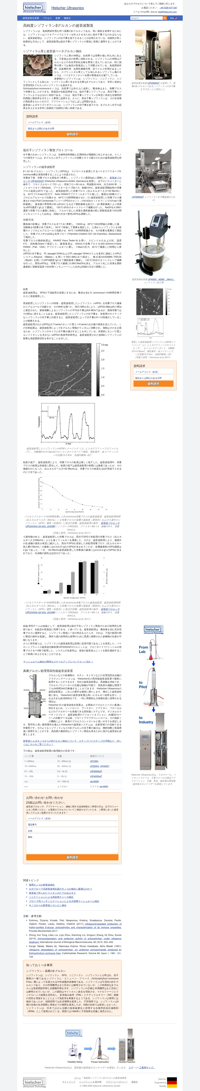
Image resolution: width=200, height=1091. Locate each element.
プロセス (47, 18)
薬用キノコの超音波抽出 (42, 884)
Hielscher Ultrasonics (67, 7)
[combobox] (146, 18)
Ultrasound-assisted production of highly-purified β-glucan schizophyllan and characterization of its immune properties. (75, 925)
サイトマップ (68, 1081)
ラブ (130, 1067)
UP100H (94, 761)
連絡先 (67, 18)
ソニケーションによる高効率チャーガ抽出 (51, 897)
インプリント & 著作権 (90, 1081)
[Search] (165, 18)
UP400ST (104, 766)
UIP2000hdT (153, 82)
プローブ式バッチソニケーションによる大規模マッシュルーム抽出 (64, 901)
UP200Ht (94, 766)
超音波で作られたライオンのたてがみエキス (52, 893)
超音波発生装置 (31, 18)
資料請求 (72, 134)
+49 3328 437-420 (168, 7)
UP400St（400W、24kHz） (161, 279)
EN (172, 18)
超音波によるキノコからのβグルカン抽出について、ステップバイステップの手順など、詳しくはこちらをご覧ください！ (72, 742)
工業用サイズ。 (147, 1067)
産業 (57, 18)
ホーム (77, 1077)
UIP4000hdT (96, 776)
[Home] (34, 7)
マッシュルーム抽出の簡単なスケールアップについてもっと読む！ (58, 661)
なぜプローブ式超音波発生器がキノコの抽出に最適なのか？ (60, 888)
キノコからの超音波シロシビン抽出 (47, 905)
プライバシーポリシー (117, 1081)
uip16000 (94, 781)
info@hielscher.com (167, 11)
